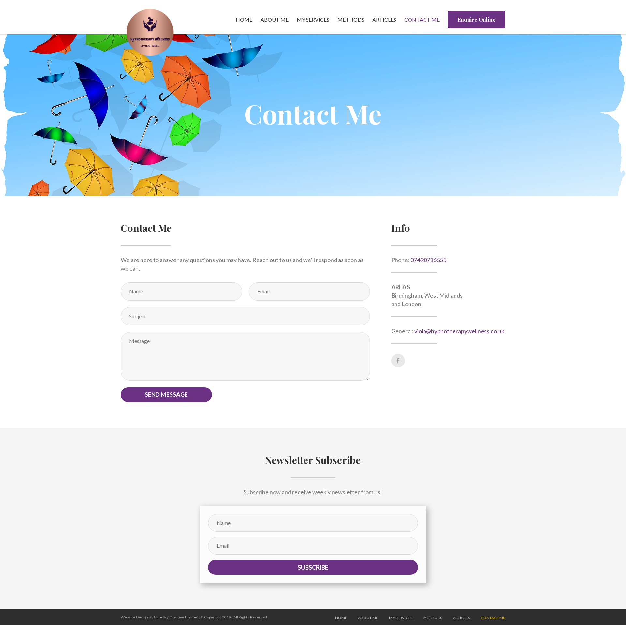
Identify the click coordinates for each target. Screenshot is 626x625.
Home (244, 19)
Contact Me (422, 19)
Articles (384, 19)
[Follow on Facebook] (398, 360)
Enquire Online (476, 19)
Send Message (166, 394)
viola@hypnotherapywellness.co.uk (459, 331)
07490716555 (428, 259)
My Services (313, 19)
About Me (275, 19)
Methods (350, 19)
